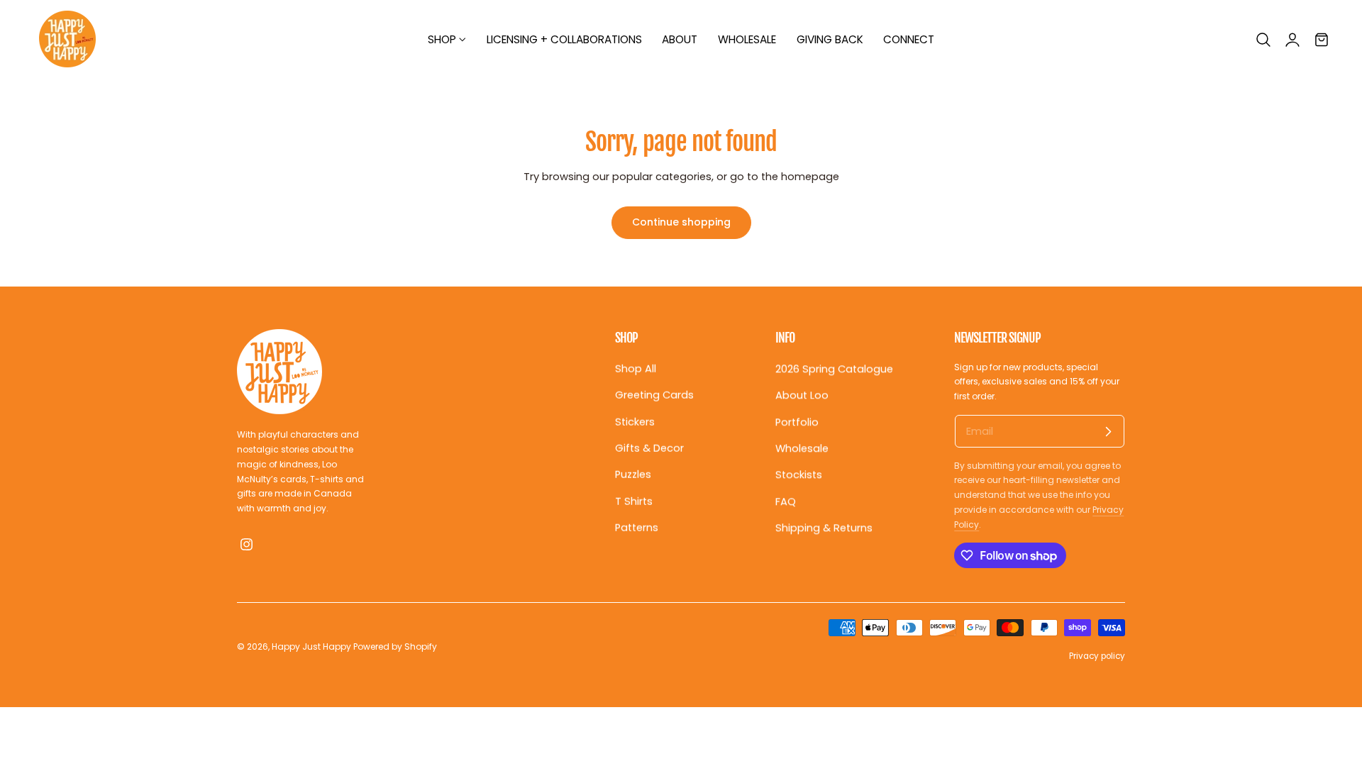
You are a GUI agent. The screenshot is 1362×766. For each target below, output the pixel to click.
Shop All (635, 369)
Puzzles (633, 474)
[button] (1263, 39)
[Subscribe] (1108, 431)
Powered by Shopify (395, 646)
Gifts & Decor (649, 448)
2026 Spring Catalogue (834, 369)
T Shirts (634, 501)
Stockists (798, 474)
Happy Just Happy (311, 646)
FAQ (785, 501)
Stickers (635, 421)
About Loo (802, 395)
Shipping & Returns (824, 528)
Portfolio (797, 421)
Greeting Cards (654, 395)
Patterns (636, 528)
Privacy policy (1097, 656)
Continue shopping (681, 222)
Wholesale (802, 448)
